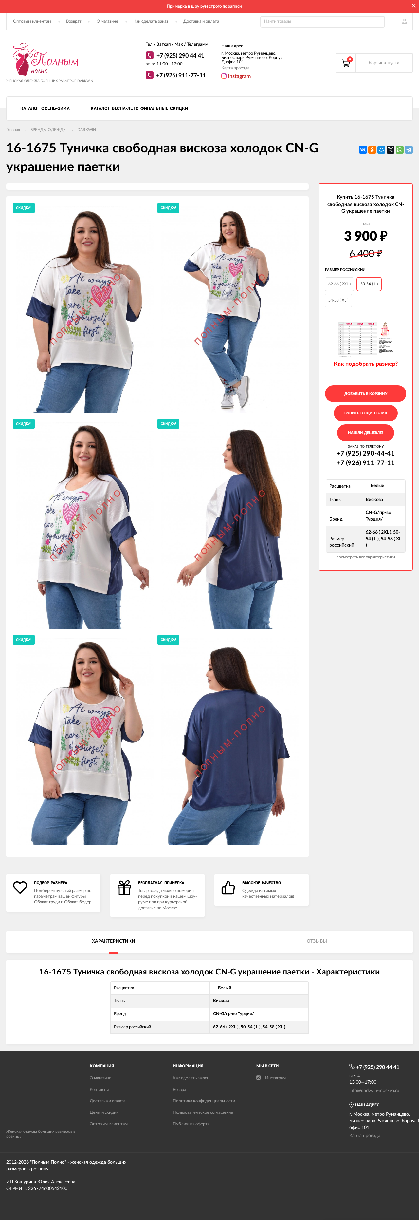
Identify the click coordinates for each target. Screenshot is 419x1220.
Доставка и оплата (201, 21)
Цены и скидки (104, 1113)
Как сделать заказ (150, 21)
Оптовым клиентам (32, 21)
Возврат (74, 21)
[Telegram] (409, 150)
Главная (13, 130)
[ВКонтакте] (363, 150)
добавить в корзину (365, 394)
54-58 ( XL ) (338, 300)
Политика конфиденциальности (204, 1101)
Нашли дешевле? (365, 433)
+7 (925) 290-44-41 (366, 453)
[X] (390, 150)
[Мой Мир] (381, 150)
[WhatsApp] (150, 56)
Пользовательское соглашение (203, 1113)
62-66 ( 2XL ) (339, 284)
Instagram (239, 76)
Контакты (99, 1090)
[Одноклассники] (372, 150)
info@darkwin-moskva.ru (374, 1090)
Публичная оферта (191, 1124)
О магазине (107, 21)
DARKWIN (86, 130)
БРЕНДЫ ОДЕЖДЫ (48, 130)
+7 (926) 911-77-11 (181, 76)
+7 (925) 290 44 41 (180, 56)
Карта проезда (235, 68)
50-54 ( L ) (369, 284)
